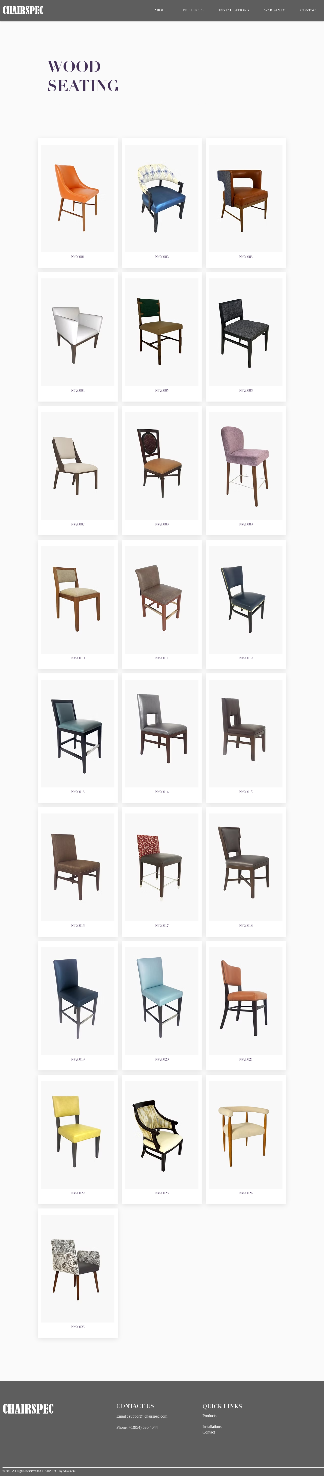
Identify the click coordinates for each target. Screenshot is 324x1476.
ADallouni (69, 1471)
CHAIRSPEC (48, 1471)
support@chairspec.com (148, 1416)
